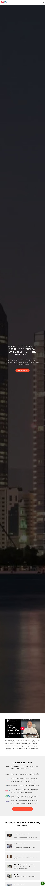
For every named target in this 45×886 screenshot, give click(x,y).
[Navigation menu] (43, 2)
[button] (22, 370)
